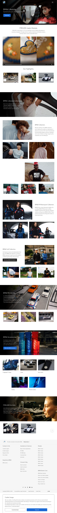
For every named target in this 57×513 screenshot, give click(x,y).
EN (49, 491)
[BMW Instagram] (27, 487)
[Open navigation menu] (52, 2)
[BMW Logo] (4, 2)
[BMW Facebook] (23, 487)
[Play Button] (3, 64)
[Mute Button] (51, 64)
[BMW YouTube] (30, 487)
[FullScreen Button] (53, 64)
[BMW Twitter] (25, 487)
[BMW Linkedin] (32, 487)
